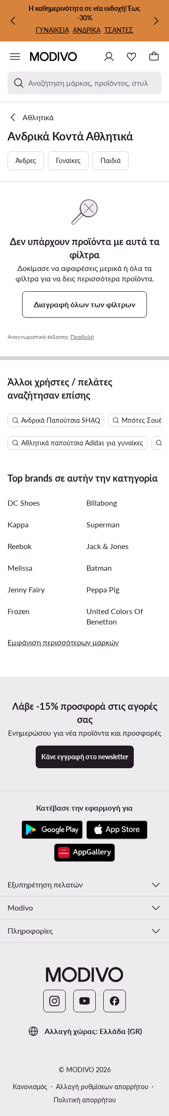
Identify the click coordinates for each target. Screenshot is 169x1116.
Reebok (19, 546)
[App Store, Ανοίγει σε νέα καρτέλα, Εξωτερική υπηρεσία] (116, 830)
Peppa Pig (102, 589)
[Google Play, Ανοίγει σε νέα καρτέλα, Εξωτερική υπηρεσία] (52, 830)
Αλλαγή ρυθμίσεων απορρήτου (102, 1087)
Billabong (101, 502)
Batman (99, 567)
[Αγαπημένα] (131, 56)
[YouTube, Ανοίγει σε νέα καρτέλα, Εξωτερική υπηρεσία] (84, 1001)
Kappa (18, 524)
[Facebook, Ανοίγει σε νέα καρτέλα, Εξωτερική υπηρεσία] (114, 1001)
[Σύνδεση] (109, 56)
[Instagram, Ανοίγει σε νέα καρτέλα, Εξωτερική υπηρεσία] (54, 1001)
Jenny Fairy (26, 589)
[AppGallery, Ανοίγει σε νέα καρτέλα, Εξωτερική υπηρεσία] (84, 852)
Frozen (19, 611)
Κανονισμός (30, 1087)
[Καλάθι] (154, 56)
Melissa (20, 567)
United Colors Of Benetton (114, 616)
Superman (103, 524)
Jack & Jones (107, 546)
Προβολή (82, 336)
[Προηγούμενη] (13, 20)
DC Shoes (24, 502)
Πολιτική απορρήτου (85, 1100)
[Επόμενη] (156, 20)
